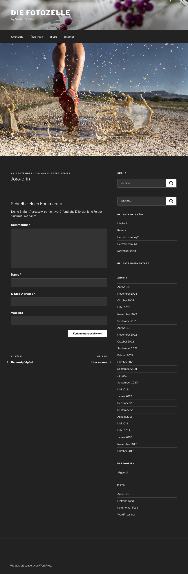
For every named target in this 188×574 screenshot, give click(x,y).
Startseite (17, 36)
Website (17, 313)
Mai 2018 (123, 423)
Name (16, 274)
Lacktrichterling (126, 250)
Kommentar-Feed (127, 507)
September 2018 (127, 409)
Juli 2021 (122, 375)
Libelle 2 (122, 223)
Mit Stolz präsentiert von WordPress (31, 565)
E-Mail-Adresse (23, 294)
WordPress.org (126, 514)
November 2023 (127, 314)
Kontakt (69, 36)
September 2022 (127, 348)
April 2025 (123, 286)
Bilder (53, 36)
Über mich (36, 36)
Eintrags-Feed (125, 500)
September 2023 (127, 321)
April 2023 (123, 327)
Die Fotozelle (40, 13)
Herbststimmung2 (128, 237)
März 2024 (123, 307)
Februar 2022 (125, 355)
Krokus (121, 230)
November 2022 (127, 334)
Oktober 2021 (125, 362)
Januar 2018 (124, 437)
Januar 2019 (124, 396)
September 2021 (127, 368)
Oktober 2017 (125, 450)
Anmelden (123, 494)
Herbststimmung (127, 243)
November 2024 (127, 293)
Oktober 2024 (125, 300)
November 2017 (127, 444)
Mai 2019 (123, 389)
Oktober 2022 (125, 341)
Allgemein (123, 472)
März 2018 (123, 430)
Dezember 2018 (126, 402)
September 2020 (127, 382)
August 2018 (125, 416)
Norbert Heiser (58, 173)
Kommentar (20, 225)
